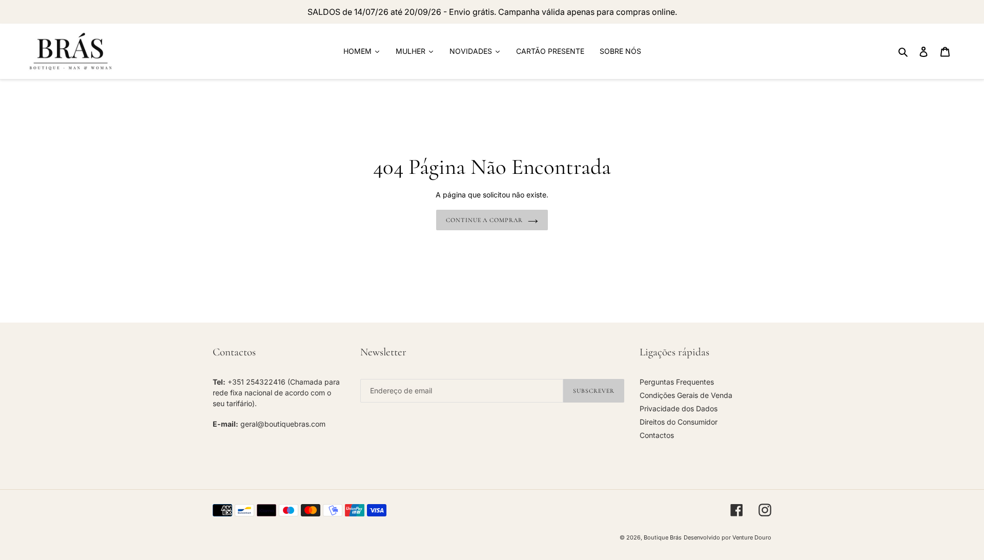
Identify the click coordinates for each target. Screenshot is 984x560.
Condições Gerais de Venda (686, 395)
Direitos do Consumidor (678, 421)
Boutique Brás (663, 537)
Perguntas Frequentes (677, 381)
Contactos (657, 435)
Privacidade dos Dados (678, 408)
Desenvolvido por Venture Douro (727, 537)
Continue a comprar (484, 220)
